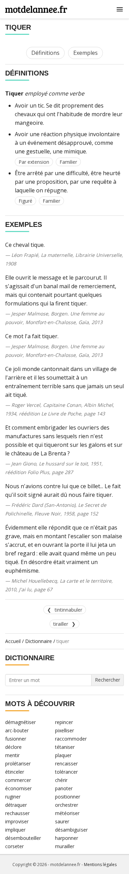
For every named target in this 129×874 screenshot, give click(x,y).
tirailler (60, 624)
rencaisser (66, 763)
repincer (64, 722)
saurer (62, 821)
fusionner (15, 738)
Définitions (45, 53)
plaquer (63, 755)
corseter (14, 846)
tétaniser (65, 747)
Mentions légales (100, 864)
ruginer (13, 796)
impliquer (15, 829)
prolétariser (18, 763)
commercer (18, 780)
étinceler (14, 771)
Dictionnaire (38, 641)
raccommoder (71, 738)
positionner (67, 796)
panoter (64, 788)
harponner (66, 838)
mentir (12, 755)
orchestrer (66, 805)
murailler (64, 846)
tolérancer (66, 771)
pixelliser (64, 730)
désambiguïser (71, 829)
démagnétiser (20, 722)
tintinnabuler (68, 609)
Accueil (13, 641)
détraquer (16, 805)
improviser (17, 821)
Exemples (85, 53)
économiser (18, 788)
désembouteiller (23, 838)
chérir (61, 780)
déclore (13, 747)
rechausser (17, 813)
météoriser (67, 813)
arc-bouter (17, 730)
